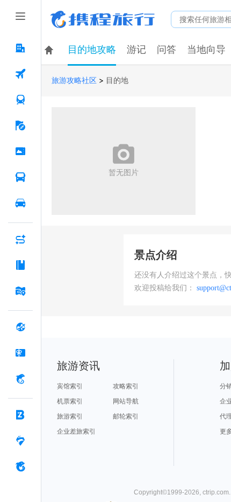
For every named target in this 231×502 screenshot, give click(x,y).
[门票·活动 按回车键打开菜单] (20, 151)
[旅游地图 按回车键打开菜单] (20, 291)
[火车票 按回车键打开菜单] (20, 99)
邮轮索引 (126, 416)
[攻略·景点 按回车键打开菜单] (20, 265)
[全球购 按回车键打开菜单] (20, 327)
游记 (136, 49)
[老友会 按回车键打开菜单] (20, 440)
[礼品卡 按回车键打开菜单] (20, 352)
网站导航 (126, 401)
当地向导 (206, 49)
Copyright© (150, 492)
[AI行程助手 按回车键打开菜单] (20, 239)
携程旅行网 (102, 19)
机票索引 (70, 401)
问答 (166, 49)
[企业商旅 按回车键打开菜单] (20, 414)
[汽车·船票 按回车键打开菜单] (20, 177)
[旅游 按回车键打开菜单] (20, 125)
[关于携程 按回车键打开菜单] (20, 466)
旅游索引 (70, 416)
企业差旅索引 (76, 431)
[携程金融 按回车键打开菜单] (20, 378)
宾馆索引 (70, 386)
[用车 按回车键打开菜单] (20, 203)
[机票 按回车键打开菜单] (20, 73)
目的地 (117, 80)
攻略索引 (126, 386)
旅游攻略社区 (74, 80)
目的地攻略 (92, 49)
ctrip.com (216, 492)
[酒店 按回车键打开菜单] (20, 48)
